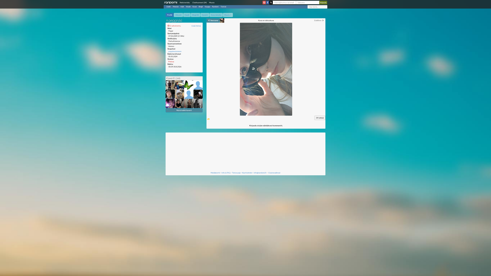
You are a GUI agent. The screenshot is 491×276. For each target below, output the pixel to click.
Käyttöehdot (247, 173)
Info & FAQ (225, 173)
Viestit (188, 7)
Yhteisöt (175, 7)
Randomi (215, 7)
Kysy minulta (216, 15)
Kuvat (195, 7)
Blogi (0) (195, 15)
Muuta (211, 2)
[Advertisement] (245, 152)
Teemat (223, 7)
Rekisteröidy (185, 2)
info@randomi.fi (260, 173)
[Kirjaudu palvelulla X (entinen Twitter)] (271, 2)
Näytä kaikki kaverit (184, 110)
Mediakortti (215, 173)
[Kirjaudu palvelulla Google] (264, 2)
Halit (182, 7)
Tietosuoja (236, 173)
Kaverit (205, 15)
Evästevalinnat (274, 173)
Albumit (178, 15)
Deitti (169, 7)
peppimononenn (174, 51)
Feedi (187, 15)
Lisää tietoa (196, 26)
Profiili (169, 15)
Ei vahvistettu (175, 26)
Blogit (201, 7)
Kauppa (207, 7)
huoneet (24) (199, 2)
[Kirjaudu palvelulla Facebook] (267, 2)
